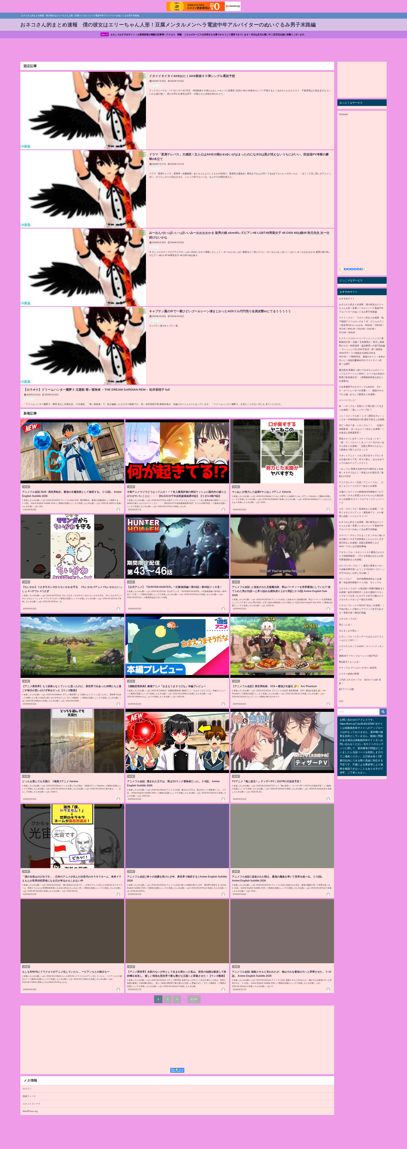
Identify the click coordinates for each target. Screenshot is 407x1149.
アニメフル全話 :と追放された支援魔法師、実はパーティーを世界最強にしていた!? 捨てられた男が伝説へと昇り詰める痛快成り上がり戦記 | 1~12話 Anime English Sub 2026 (281, 591)
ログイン (27, 1089)
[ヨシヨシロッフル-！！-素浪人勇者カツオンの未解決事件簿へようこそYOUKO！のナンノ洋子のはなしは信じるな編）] (362, 569)
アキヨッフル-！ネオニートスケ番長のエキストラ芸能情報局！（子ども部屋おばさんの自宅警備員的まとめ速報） (361, 556)
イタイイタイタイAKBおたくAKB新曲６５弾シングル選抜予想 (192, 75)
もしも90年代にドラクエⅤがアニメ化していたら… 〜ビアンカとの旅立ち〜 (66, 971)
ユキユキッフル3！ (348, 619)
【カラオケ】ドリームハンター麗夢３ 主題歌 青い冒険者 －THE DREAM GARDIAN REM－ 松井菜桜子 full (97, 389)
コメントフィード (31, 1104)
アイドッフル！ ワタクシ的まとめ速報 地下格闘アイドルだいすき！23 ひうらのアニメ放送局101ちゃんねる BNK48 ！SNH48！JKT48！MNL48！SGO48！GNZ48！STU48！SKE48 (361, 325)
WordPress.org (30, 1111)
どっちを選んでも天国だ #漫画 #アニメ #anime (50, 781)
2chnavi (343, 114)
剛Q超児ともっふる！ (350, 662)
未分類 (155, 86)
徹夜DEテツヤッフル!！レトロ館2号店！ (359, 656)
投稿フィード (29, 1096)
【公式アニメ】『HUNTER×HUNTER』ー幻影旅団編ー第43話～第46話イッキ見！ (174, 587)
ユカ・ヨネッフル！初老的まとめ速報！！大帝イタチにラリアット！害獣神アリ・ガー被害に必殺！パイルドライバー (361, 512)
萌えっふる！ (345, 624)
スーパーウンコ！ (348, 400)
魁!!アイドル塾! (346, 689)
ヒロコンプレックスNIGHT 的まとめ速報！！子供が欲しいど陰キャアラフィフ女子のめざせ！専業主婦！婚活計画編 (361, 609)
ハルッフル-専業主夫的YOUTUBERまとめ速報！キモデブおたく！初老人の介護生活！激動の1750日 (361, 472)
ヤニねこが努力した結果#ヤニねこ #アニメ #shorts (261, 492)
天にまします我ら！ (349, 631)
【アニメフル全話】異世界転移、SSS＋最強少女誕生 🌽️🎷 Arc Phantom (274, 686)
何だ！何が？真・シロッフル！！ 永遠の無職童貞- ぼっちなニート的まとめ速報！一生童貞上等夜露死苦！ (361, 429)
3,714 (194, 999)
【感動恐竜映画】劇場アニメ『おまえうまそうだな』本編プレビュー (166, 686)
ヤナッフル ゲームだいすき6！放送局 (357, 668)
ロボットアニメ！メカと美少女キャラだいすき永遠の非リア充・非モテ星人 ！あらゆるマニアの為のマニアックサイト (361, 459)
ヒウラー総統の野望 (349, 674)
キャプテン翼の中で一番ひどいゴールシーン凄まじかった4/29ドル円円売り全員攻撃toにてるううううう (224, 311)
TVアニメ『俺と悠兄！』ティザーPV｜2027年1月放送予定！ (267, 781)
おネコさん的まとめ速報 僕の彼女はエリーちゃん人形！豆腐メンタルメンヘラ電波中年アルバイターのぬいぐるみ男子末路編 (361, 308)
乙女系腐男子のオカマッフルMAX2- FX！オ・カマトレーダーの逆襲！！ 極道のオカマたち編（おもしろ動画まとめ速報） (361, 390)
